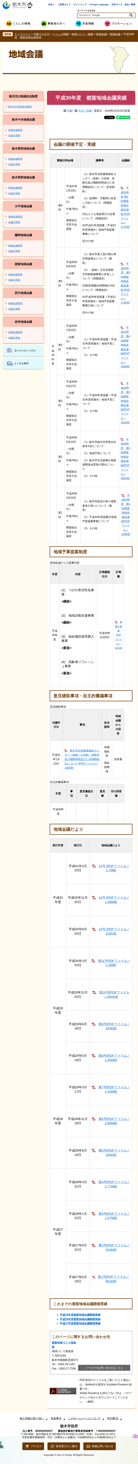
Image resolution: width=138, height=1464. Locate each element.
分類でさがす (41, 34)
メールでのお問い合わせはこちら (104, 1367)
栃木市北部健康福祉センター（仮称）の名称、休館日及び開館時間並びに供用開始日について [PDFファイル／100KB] (81, 759)
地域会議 (101, 34)
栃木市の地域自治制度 (23, 96)
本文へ (51, 4)
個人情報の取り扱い (32, 1418)
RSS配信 (112, 1418)
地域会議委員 (15, 130)
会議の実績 (14, 135)
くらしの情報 (61, 34)
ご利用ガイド (64, 4)
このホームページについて (84, 1418)
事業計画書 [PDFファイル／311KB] (118, 635)
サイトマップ (80, 4)
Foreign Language (99, 4)
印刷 (70, 110)
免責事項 (56, 1418)
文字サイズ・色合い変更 (123, 4)
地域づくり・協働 (82, 34)
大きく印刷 (85, 110)
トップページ (22, 34)
